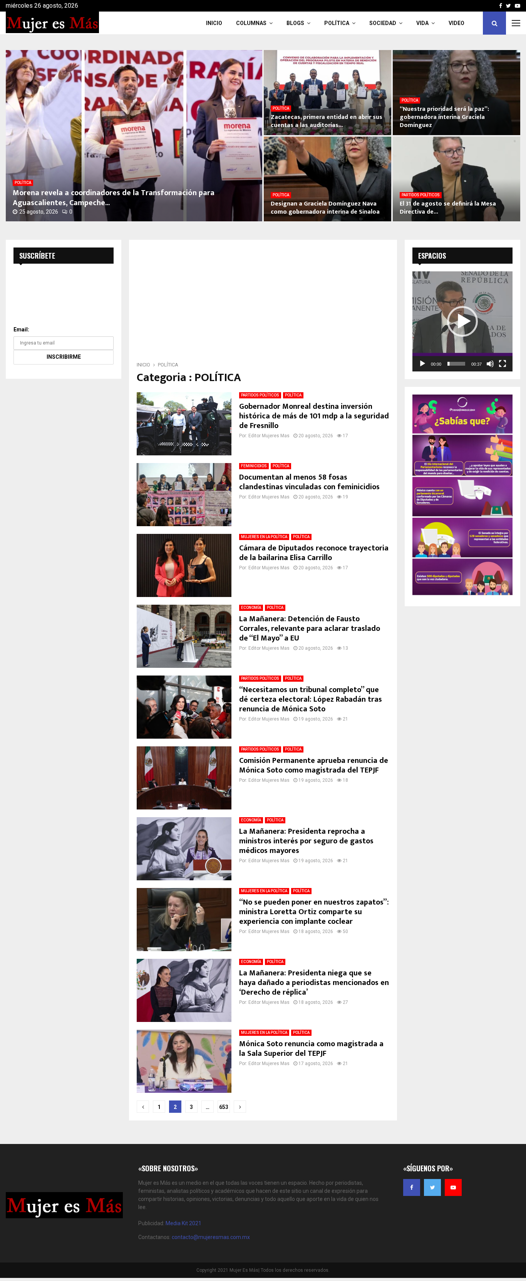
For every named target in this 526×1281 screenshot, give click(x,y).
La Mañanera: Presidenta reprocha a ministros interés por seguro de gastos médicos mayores (306, 841)
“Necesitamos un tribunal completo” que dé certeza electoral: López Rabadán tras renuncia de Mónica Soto (310, 699)
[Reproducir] (422, 364)
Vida (422, 23)
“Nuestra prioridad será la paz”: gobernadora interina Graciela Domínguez (444, 117)
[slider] (456, 364)
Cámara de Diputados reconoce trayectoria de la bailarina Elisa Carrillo (314, 553)
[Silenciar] (490, 364)
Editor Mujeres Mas (269, 435)
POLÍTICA (23, 183)
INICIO (214, 23)
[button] (462, 321)
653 (223, 1107)
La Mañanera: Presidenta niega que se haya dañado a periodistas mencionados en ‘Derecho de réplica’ (314, 983)
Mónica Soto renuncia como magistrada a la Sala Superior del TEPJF (311, 1048)
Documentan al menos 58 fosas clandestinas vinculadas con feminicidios (310, 482)
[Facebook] (411, 1187)
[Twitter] (432, 1187)
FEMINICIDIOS (254, 466)
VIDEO (456, 23)
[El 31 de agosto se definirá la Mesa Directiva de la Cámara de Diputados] (456, 179)
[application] (462, 321)
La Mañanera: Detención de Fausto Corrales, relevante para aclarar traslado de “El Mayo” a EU (309, 628)
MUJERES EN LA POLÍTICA (264, 537)
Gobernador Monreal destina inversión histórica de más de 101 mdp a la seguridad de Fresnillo (314, 416)
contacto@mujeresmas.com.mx (211, 1237)
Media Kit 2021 (183, 1223)
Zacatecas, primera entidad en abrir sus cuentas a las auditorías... (326, 121)
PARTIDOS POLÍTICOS (421, 195)
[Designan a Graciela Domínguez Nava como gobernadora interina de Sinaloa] (327, 179)
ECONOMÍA (251, 607)
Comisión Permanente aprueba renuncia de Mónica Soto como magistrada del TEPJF (313, 765)
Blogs (295, 23)
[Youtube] (453, 1187)
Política (336, 23)
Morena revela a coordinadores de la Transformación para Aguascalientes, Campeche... (113, 197)
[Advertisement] (263, 303)
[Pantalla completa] (502, 364)
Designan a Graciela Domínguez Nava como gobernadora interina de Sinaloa (325, 208)
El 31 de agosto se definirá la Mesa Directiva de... (448, 208)
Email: (21, 329)
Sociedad (382, 23)
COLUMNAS (251, 23)
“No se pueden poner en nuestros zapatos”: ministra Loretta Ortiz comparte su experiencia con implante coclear (314, 912)
